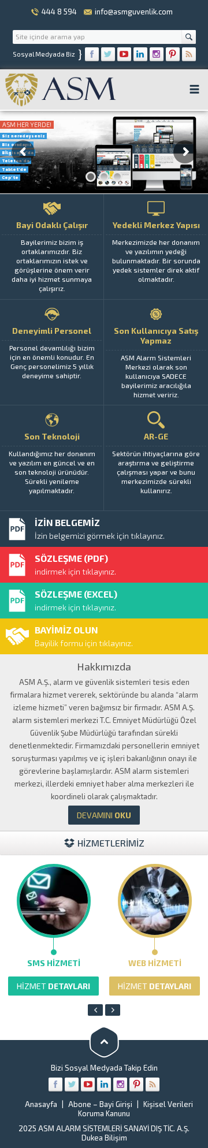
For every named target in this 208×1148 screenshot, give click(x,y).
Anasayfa (41, 1104)
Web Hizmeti (154, 963)
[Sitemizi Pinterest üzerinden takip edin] (173, 54)
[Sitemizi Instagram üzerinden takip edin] (157, 54)
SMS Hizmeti (53, 963)
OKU (104, 815)
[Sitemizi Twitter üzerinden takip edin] (108, 54)
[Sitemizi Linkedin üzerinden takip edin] (140, 54)
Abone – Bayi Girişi (100, 1104)
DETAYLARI (53, 986)
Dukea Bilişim (104, 1137)
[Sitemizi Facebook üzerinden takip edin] (92, 54)
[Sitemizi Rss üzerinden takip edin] (189, 54)
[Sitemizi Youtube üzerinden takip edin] (124, 54)
